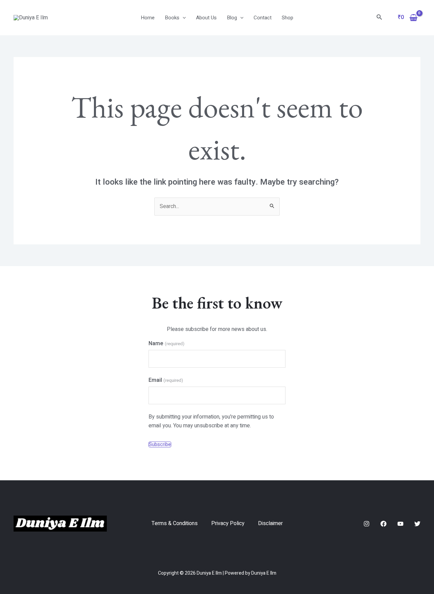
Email (166, 380)
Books (172, 17)
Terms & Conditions (175, 523)
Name (166, 343)
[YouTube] (400, 524)
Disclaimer (270, 523)
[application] (182, 17)
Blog (232, 17)
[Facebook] (383, 524)
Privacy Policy (227, 523)
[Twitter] (417, 524)
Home (148, 17)
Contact (263, 17)
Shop (287, 17)
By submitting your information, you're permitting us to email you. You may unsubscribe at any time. (211, 421)
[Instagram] (366, 524)
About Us (206, 17)
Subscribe (160, 444)
